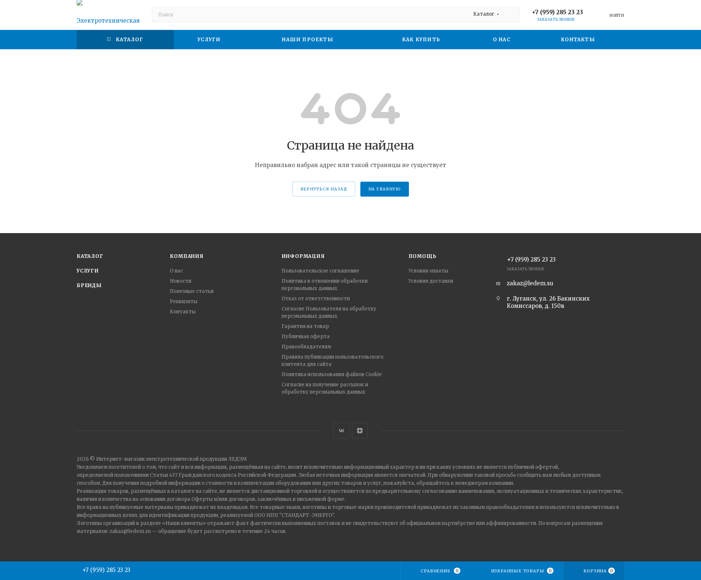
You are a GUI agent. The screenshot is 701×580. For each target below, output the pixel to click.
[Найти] (511, 14)
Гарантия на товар (305, 326)
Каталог (90, 256)
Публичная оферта (305, 336)
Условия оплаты (428, 271)
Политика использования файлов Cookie (331, 374)
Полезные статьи (192, 291)
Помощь (423, 256)
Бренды (89, 285)
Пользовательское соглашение (320, 271)
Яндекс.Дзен (360, 430)
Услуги (88, 271)
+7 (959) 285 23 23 (557, 12)
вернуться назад (323, 189)
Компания (186, 256)
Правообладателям (306, 347)
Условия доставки (431, 281)
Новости (180, 281)
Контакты (183, 312)
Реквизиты (184, 301)
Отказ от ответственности (315, 298)
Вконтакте (341, 430)
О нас (176, 271)
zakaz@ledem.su (530, 283)
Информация (303, 256)
